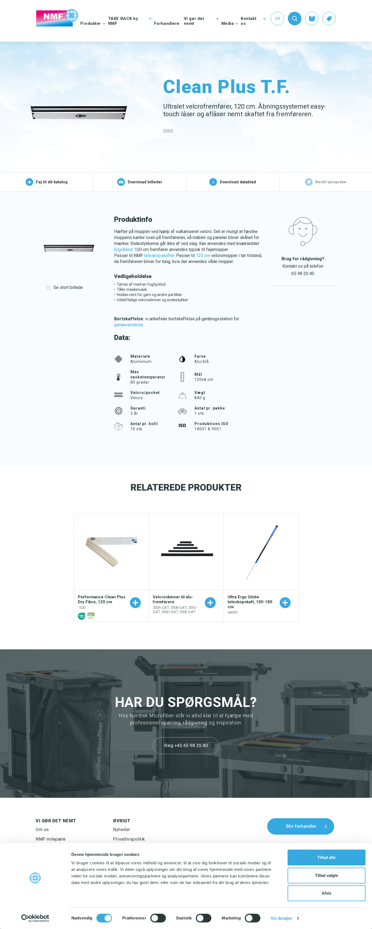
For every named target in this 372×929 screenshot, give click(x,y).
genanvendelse (128, 324)
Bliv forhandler (301, 826)
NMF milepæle (51, 839)
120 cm (203, 255)
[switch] (158, 918)
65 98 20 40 (302, 273)
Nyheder (121, 829)
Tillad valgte (326, 875)
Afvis (326, 893)
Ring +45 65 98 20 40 (186, 745)
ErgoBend (123, 249)
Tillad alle (327, 857)
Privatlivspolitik (129, 839)
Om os (42, 829)
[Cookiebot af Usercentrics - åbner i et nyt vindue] (35, 918)
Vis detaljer (281, 918)
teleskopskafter (159, 255)
